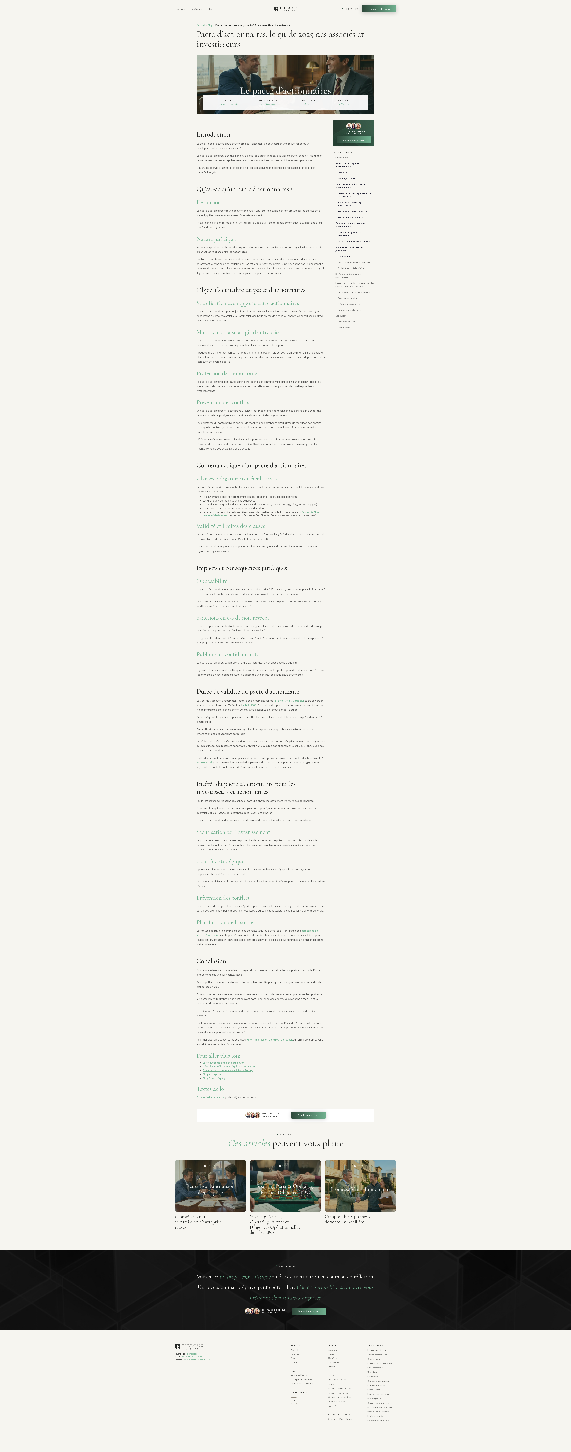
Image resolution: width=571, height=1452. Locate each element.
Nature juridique (346, 178)
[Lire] (210, 1186)
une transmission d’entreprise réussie (270, 1039)
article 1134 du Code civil (289, 700)
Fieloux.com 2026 (185, 1437)
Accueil (201, 25)
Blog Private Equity (214, 1078)
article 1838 (249, 705)
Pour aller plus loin (347, 321)
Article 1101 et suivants (210, 1097)
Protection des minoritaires (352, 211)
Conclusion (340, 315)
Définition (343, 172)
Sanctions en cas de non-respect (354, 262)
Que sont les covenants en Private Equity (228, 1070)
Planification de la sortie (349, 310)
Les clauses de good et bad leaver (223, 1062)
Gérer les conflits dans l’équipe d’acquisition (229, 1066)
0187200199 (192, 1354)
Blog (210, 25)
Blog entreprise (212, 1074)
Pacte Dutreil (205, 762)
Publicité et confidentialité (351, 268)
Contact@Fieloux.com (193, 1357)
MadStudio (391, 1437)
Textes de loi (344, 327)
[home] (285, 9)
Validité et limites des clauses (354, 241)
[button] (180, 8)
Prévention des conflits (350, 217)
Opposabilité (344, 256)
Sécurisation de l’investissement (354, 292)
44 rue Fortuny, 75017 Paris (197, 1360)
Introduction (341, 157)
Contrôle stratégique (348, 298)
